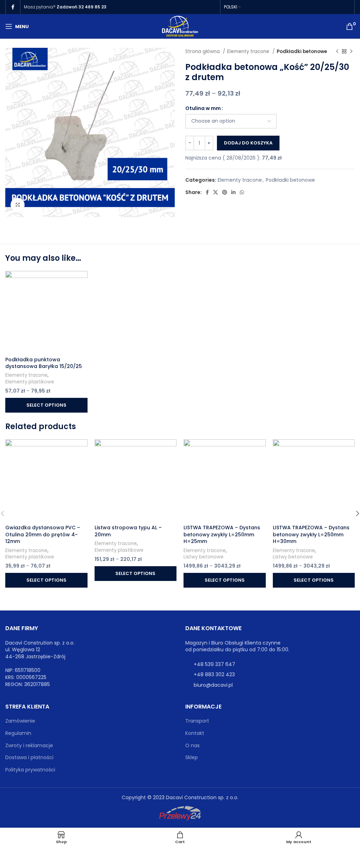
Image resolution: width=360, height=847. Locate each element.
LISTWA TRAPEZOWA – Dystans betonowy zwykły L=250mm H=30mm (311, 534)
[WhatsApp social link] (242, 192)
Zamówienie (20, 721)
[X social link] (215, 192)
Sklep (191, 757)
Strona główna (203, 51)
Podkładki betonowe (302, 51)
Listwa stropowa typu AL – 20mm (128, 531)
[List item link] (270, 664)
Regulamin (18, 733)
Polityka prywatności (30, 770)
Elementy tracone (249, 51)
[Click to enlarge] (18, 205)
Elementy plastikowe (29, 382)
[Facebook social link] (13, 7)
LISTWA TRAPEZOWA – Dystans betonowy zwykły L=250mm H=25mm (222, 534)
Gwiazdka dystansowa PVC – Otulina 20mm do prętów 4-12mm (42, 534)
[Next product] (351, 51)
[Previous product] (337, 51)
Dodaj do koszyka (248, 143)
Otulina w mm (203, 108)
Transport (197, 721)
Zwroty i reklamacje (29, 745)
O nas (192, 745)
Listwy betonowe (204, 557)
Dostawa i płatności (29, 757)
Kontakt (194, 733)
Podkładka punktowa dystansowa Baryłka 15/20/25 (43, 363)
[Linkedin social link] (233, 192)
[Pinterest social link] (224, 192)
